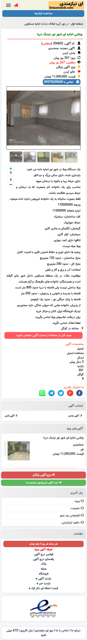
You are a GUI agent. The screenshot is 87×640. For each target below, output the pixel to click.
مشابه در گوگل (70, 328)
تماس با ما (62, 630)
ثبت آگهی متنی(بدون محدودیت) (42, 483)
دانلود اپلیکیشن (71, 522)
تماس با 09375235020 (59, 82)
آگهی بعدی (74, 416)
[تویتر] (61, 393)
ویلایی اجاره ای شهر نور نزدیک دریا (59, 34)
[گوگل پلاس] (70, 393)
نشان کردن (69, 53)
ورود (77, 501)
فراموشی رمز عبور (70, 515)
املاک (52, 24)
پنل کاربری (26, 630)
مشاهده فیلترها (43, 13)
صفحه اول (77, 24)
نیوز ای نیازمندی (44, 630)
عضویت (75, 508)
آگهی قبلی (10, 416)
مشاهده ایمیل (75, 353)
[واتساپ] (42, 393)
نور (63, 24)
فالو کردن (69, 72)
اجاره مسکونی (32, 24)
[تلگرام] (51, 393)
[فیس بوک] (79, 393)
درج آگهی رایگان (42, 475)
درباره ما (75, 630)
